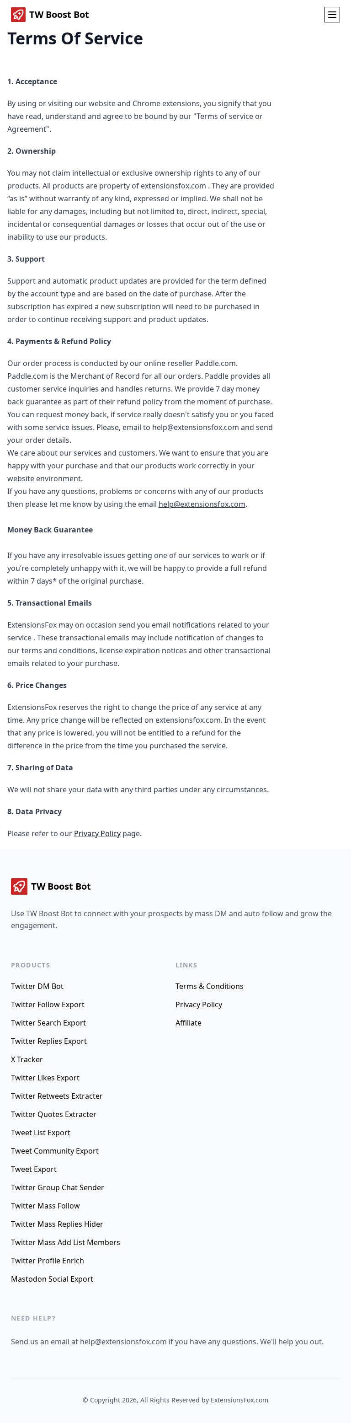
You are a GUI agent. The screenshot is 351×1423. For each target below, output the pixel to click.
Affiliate (189, 1023)
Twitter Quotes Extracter (53, 1114)
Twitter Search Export (48, 1023)
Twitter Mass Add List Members (65, 1242)
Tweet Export (34, 1169)
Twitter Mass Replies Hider (57, 1224)
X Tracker (27, 1059)
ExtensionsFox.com (239, 1400)
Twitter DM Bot (37, 986)
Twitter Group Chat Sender (57, 1187)
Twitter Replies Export (49, 1041)
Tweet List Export (40, 1133)
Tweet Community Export (55, 1151)
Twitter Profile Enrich (47, 1261)
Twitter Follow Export (48, 1004)
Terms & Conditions (210, 986)
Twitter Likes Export (45, 1078)
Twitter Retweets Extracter (57, 1096)
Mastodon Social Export (52, 1279)
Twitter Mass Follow (45, 1206)
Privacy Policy (97, 833)
